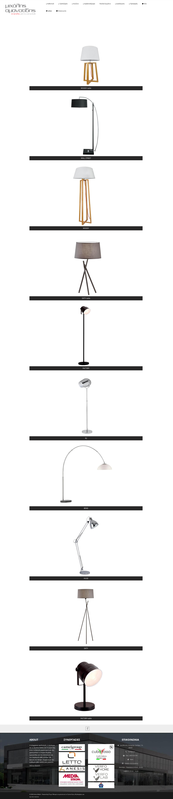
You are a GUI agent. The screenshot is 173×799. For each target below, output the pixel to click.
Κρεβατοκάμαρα (89, 4)
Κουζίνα (76, 4)
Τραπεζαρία (63, 4)
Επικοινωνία (61, 11)
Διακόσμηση (120, 4)
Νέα (145, 4)
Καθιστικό (50, 4)
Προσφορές (134, 4)
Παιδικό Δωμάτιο (105, 4)
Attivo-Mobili (34, 765)
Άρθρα (49, 11)
